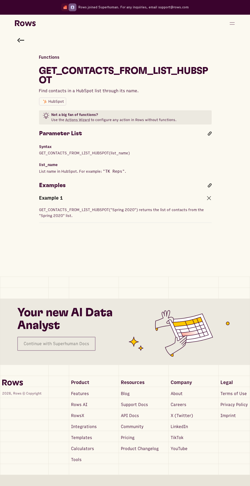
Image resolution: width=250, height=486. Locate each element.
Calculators (82, 448)
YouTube (179, 448)
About (177, 393)
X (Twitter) (182, 415)
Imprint (228, 415)
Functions (49, 57)
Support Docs (134, 404)
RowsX (77, 415)
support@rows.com (173, 7)
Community (132, 426)
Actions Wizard (77, 120)
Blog (125, 393)
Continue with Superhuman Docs (56, 343)
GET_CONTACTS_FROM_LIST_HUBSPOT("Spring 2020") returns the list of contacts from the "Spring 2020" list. (121, 212)
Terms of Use (233, 393)
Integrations (84, 426)
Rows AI (79, 404)
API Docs (130, 415)
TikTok (177, 437)
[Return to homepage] (25, 23)
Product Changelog (140, 448)
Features (80, 393)
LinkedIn (179, 426)
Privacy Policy (234, 404)
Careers (178, 404)
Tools (76, 459)
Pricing (128, 437)
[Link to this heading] (210, 134)
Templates (81, 437)
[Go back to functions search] (21, 40)
